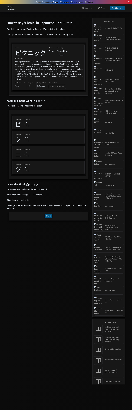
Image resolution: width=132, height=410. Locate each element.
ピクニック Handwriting (57, 86)
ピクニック (30, 53)
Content (88, 8)
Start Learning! (118, 8)
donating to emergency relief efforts (79, 2)
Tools (103, 8)
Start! (48, 216)
